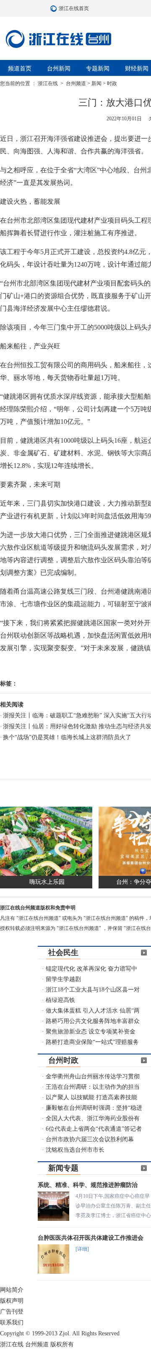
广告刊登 (11, 1311)
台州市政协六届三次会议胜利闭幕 (90, 1139)
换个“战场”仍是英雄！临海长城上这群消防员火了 (67, 737)
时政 (112, 83)
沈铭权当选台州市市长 (75, 1150)
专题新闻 (97, 68)
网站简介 (11, 1290)
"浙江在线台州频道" (39, 918)
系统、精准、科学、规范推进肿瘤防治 (88, 1185)
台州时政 (63, 1060)
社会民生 (63, 952)
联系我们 (11, 1322)
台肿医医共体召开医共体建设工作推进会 (90, 1238)
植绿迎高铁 (60, 1000)
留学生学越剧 (63, 979)
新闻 (96, 83)
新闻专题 (63, 1168)
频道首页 (19, 68)
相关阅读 (11, 704)
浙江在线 (48, 83)
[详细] (82, 1249)
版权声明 (11, 1301)
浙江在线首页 (54, 8)
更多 (144, 952)
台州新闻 (58, 68)
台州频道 (76, 83)
